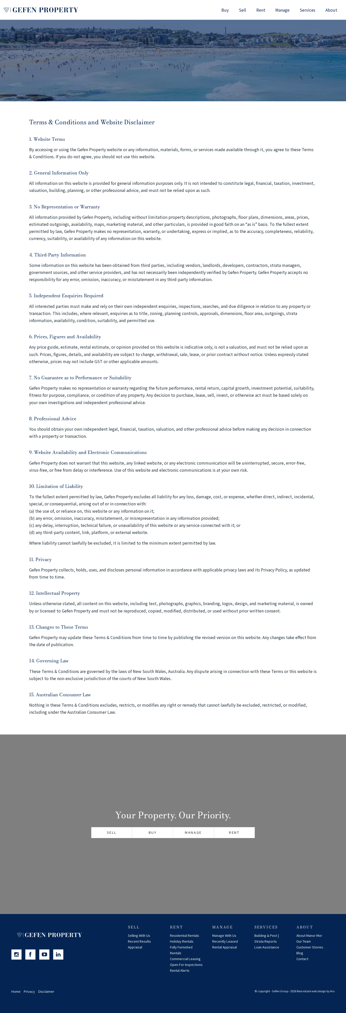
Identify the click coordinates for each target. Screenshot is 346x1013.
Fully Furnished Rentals (181, 950)
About (331, 10)
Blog (299, 952)
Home (16, 991)
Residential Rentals (184, 935)
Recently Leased (225, 941)
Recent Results (139, 941)
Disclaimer (46, 991)
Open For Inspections (186, 964)
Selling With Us (139, 935)
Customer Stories (309, 947)
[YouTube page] (46, 954)
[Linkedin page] (59, 954)
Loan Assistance (266, 947)
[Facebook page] (32, 954)
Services (307, 10)
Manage (282, 10)
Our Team (303, 941)
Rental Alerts (179, 970)
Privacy (29, 991)
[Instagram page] (18, 954)
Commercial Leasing (185, 958)
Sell (242, 10)
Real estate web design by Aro (316, 991)
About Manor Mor (309, 935)
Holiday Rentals (182, 941)
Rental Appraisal (224, 947)
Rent (260, 10)
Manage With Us (224, 935)
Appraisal (135, 947)
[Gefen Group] (41, 9)
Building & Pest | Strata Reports (266, 938)
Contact (302, 958)
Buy (225, 10)
